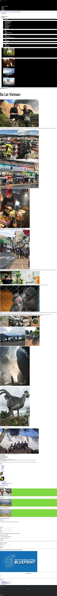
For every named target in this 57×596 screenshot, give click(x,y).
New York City (6, 42)
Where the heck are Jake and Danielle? (7, 483)
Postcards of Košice (5, 77)
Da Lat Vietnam (4, 482)
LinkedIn (3, 468)
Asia (3, 43)
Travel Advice (5, 14)
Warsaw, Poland (7, 28)
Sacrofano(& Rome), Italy (8, 22)
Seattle (6, 39)
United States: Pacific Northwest (7, 38)
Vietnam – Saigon (7, 45)
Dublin (5, 30)
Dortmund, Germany (7, 23)
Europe (4, 20)
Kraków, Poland (7, 27)
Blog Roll (3, 8)
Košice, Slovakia (7, 26)
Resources (3, 9)
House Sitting (5, 15)
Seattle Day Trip (7, 40)
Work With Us (3, 10)
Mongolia (6, 44)
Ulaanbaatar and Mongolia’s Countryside (5, 507)
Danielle (5, 481)
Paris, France (6, 24)
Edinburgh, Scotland (7, 36)
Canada (4, 18)
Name (1, 528)
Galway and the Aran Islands (8, 32)
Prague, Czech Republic (8, 25)
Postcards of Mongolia (6, 67)
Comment (1, 527)
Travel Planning (4, 13)
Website (1, 531)
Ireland (4, 29)
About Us (3, 7)
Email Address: (2, 544)
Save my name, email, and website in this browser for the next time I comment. (10, 533)
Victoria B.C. (6, 19)
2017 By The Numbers (5, 582)
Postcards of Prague (5, 86)
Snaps (2, 58)
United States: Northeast (6, 41)
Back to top (1, 595)
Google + (3, 467)
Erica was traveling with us (5, 128)
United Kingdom (5, 34)
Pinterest (3, 466)
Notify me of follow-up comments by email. (6, 536)
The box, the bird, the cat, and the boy (8, 57)
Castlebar (6, 33)
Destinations (3, 17)
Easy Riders (8, 313)
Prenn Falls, (31, 312)
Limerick (6, 31)
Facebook (3, 465)
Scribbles (3, 47)
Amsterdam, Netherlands (8, 21)
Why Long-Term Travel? (5, 16)
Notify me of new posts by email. (5, 538)
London (6, 35)
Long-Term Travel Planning (5, 6)
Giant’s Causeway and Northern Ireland (10, 37)
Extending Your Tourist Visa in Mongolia (4, 518)
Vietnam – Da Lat (7, 46)
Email (1, 530)
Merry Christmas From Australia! (6, 583)
